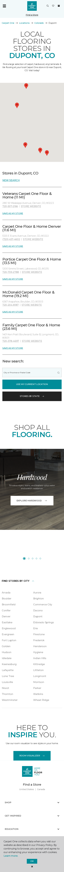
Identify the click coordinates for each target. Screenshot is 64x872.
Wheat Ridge (41, 700)
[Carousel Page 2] (28, 558)
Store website (31, 206)
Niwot (5, 688)
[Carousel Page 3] (32, 558)
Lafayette (8, 670)
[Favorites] (53, 6)
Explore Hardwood (29, 500)
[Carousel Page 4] (36, 558)
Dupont (37, 616)
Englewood (9, 628)
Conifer (6, 610)
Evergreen (8, 634)
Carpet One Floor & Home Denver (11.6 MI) (31, 228)
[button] (47, 6)
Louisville (7, 682)
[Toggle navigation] (4, 6)
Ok (31, 861)
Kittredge (39, 664)
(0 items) (59, 6)
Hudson (6, 652)
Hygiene (38, 652)
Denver (6, 616)
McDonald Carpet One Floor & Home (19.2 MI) (28, 294)
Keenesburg (9, 664)
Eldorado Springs (43, 622)
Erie (35, 628)
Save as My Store (12, 213)
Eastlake (7, 622)
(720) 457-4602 (11, 239)
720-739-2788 (10, 272)
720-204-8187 (10, 304)
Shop (8, 802)
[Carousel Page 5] (40, 558)
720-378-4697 (10, 341)
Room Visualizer (29, 755)
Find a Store (32, 15)
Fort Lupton (9, 640)
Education (11, 829)
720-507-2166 (10, 206)
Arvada (6, 592)
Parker (37, 688)
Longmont (39, 676)
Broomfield (8, 604)
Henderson (40, 646)
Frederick (39, 640)
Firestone (39, 634)
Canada (41, 789)
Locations (24, 23)
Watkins (38, 694)
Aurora (37, 592)
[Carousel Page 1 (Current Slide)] (24, 558)
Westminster (10, 700)
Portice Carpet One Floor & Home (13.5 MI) (31, 261)
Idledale (6, 658)
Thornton (7, 694)
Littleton (38, 670)
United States (26, 789)
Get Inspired (13, 815)
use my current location (32, 384)
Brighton (38, 598)
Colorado (39, 23)
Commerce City (42, 604)
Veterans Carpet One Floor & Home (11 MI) (27, 195)
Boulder (6, 598)
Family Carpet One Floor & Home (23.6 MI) (31, 327)
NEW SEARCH (11, 180)
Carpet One (8, 23)
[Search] (58, 372)
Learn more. (11, 855)
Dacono (38, 610)
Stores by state (30, 396)
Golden (6, 646)
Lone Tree (8, 676)
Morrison (38, 682)
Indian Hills (39, 658)
